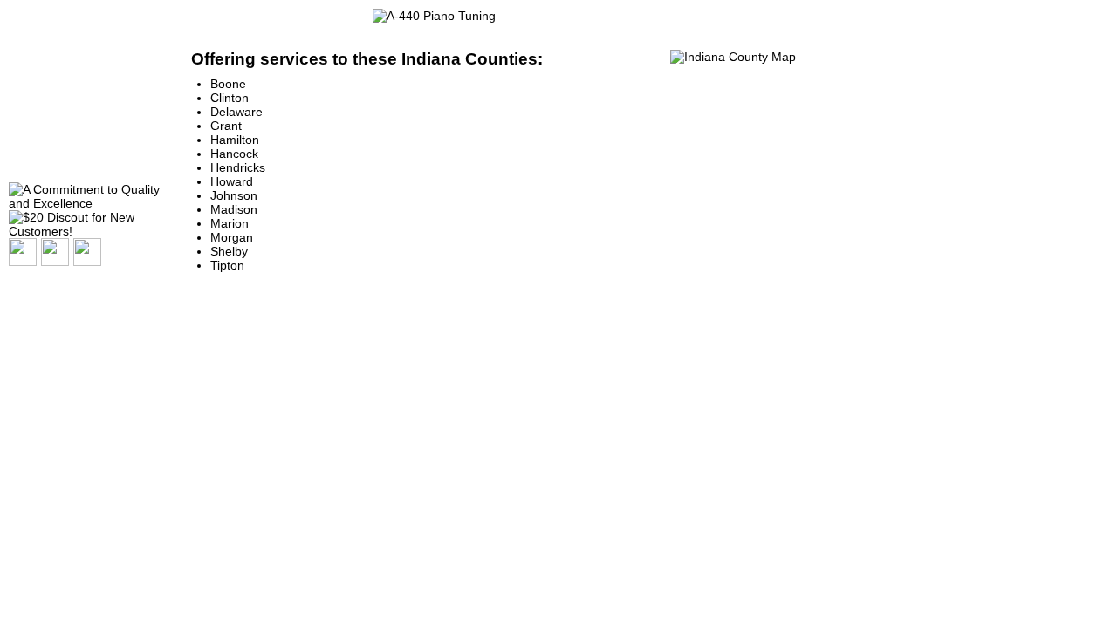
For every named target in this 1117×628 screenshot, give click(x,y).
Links (30, 154)
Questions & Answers (74, 64)
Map (27, 109)
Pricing (35, 132)
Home (31, 41)
